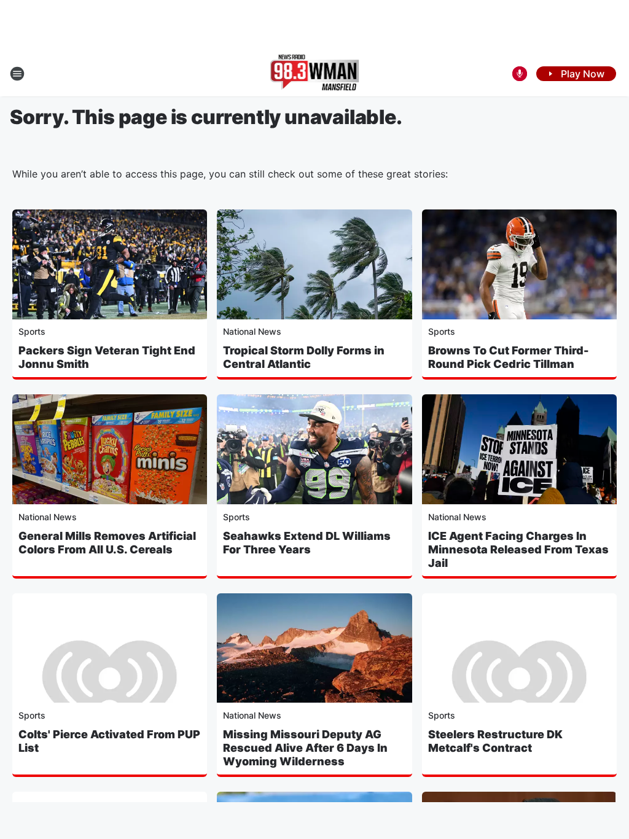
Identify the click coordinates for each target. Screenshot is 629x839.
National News (252, 331)
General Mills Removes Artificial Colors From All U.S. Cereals (107, 542)
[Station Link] (315, 73)
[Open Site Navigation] (17, 73)
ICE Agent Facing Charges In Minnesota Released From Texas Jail (518, 549)
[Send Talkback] (519, 73)
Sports (31, 331)
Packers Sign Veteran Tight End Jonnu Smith (106, 357)
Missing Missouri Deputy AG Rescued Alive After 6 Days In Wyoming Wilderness (305, 748)
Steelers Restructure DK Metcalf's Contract (495, 741)
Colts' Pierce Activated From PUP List (109, 741)
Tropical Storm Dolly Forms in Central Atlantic (304, 357)
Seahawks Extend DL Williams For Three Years (307, 542)
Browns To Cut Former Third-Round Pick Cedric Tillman (508, 357)
